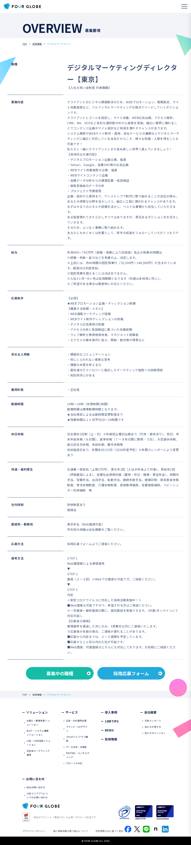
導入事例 (111, 712)
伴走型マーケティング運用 (38, 752)
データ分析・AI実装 (76, 746)
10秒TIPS (112, 721)
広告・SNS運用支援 (76, 720)
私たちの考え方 (153, 726)
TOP (24, 43)
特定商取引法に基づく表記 (109, 830)
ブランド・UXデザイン (77, 728)
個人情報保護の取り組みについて (70, 830)
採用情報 (37, 43)
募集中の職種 (59, 673)
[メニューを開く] (184, 6)
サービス (71, 712)
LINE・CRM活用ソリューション (38, 742)
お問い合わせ (35, 779)
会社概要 (150, 712)
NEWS (109, 730)
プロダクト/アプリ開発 (77, 738)
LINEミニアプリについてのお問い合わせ (37, 795)
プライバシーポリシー (34, 830)
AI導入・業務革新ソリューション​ (38, 722)
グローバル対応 (74, 763)
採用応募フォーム (131, 673)
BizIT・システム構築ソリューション (38, 732)
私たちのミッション (155, 732)
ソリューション (37, 712)
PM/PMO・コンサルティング (78, 755)
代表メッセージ (153, 720)
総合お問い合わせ (36, 787)
